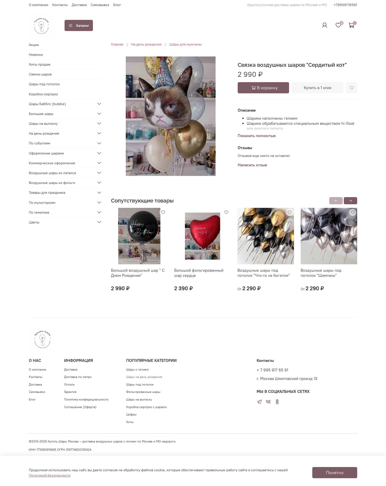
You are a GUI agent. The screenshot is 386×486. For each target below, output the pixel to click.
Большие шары (41, 113)
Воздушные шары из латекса (52, 172)
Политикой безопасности (49, 475)
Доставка (79, 4)
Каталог (82, 25)
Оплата (69, 384)
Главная (117, 44)
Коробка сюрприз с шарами (146, 407)
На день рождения (146, 44)
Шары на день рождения (144, 377)
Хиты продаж (39, 64)
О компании (38, 4)
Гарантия (70, 392)
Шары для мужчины (185, 44)
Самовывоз (100, 4)
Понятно (335, 472)
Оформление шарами (46, 153)
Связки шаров (40, 74)
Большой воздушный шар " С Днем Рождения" (138, 273)
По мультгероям (42, 202)
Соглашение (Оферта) (80, 407)
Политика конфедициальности (86, 399)
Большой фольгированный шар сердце (198, 273)
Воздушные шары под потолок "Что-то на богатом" (263, 273)
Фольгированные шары (143, 392)
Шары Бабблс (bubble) (47, 103)
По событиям (39, 143)
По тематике (39, 212)
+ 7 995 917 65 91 (272, 370)
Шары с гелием (137, 369)
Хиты (130, 422)
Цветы (34, 222)
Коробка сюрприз (43, 94)
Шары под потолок (44, 83)
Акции (34, 44)
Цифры (131, 414)
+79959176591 (345, 4)
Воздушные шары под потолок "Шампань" (321, 273)
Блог (117, 4)
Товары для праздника (47, 192)
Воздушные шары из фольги (52, 182)
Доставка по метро (78, 377)
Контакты (60, 4)
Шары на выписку (43, 123)
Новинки (36, 54)
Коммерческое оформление (52, 163)
